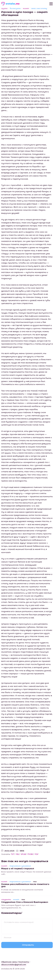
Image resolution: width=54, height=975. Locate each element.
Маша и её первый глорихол (17, 868)
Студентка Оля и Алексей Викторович (24, 902)
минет (26, 8)
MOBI (30, 854)
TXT (12, 854)
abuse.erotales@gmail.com (13, 964)
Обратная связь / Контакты (15, 962)
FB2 (17, 854)
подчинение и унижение (20, 866)
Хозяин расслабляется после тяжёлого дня (25, 885)
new (35, 881)
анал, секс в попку (39, 8)
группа (4, 8)
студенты (6, 899)
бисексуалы (15, 8)
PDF (36, 854)
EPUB (23, 854)
